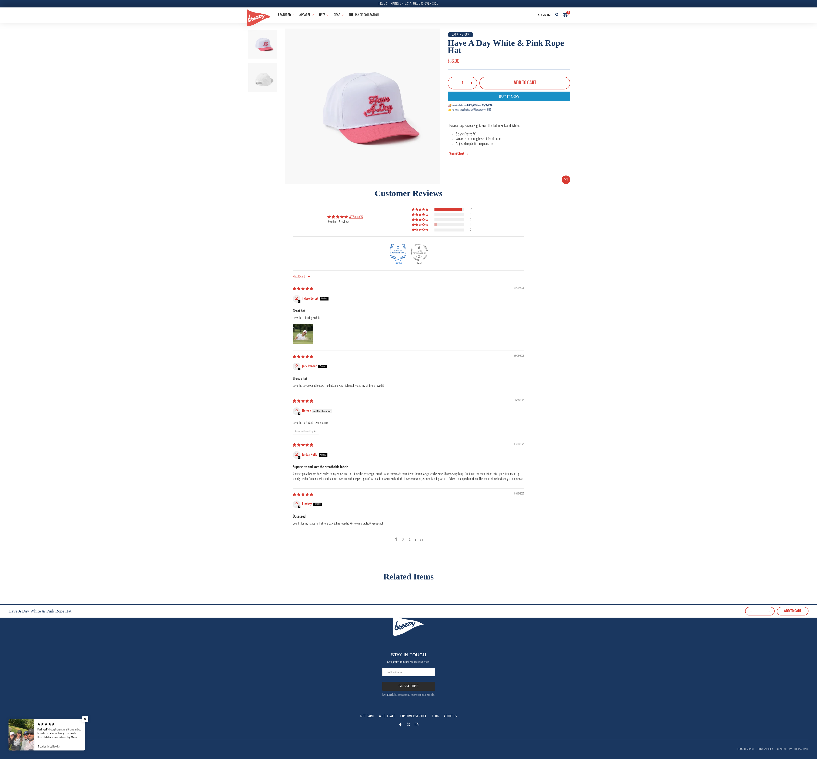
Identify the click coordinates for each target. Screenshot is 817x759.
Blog (435, 716)
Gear (337, 15)
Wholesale (387, 716)
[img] (303, 289)
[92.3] (419, 252)
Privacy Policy (765, 749)
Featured (284, 15)
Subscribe (409, 686)
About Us (450, 716)
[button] (420, 209)
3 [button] (410, 540)
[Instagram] (416, 726)
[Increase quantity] (471, 83)
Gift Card (367, 716)
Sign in (544, 15)
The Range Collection (364, 15)
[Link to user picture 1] (303, 334)
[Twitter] (408, 726)
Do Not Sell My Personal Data (792, 749)
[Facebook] (400, 726)
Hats (322, 15)
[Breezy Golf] (259, 17)
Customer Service (413, 716)
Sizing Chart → (459, 154)
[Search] (557, 15)
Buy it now (509, 96)
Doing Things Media (32, 747)
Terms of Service (745, 749)
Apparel (305, 15)
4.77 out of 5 (356, 217)
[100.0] (398, 252)
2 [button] (403, 540)
